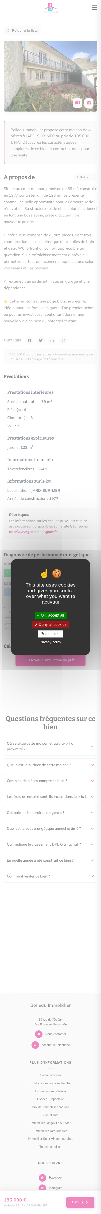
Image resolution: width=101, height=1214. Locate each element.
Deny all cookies (52, 625)
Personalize (51, 634)
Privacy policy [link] (50, 642)
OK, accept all (52, 615)
